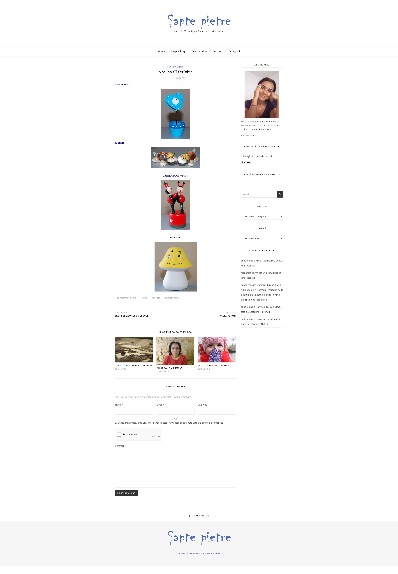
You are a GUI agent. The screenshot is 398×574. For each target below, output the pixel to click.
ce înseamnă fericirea (126, 297)
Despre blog (178, 51)
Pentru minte (175, 66)
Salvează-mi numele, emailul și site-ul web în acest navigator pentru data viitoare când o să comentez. (169, 422)
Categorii (234, 51)
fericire (144, 297)
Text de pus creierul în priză (134, 365)
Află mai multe (248, 135)
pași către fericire (172, 297)
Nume (119, 404)
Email (160, 404)
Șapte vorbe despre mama (214, 365)
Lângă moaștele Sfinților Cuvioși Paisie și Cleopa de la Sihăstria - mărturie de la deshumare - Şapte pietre (262, 289)
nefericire (156, 297)
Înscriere (246, 162)
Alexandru (246, 272)
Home (161, 51)
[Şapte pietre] (199, 21)
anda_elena (247, 260)
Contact (218, 51)
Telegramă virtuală (169, 368)
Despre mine (199, 51)
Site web (202, 404)
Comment (120, 445)
